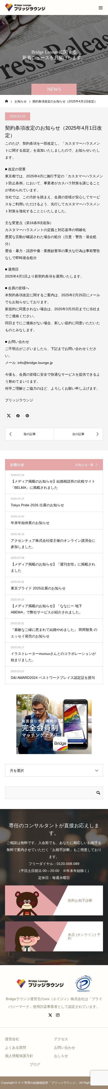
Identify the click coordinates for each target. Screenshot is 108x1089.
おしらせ (61, 1056)
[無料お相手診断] (54, 885)
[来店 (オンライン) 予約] (54, 921)
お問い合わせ (64, 1048)
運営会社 (12, 1039)
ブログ (35, 1064)
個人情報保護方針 (19, 1056)
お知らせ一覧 (84, 465)
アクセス (61, 1039)
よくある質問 (15, 1048)
